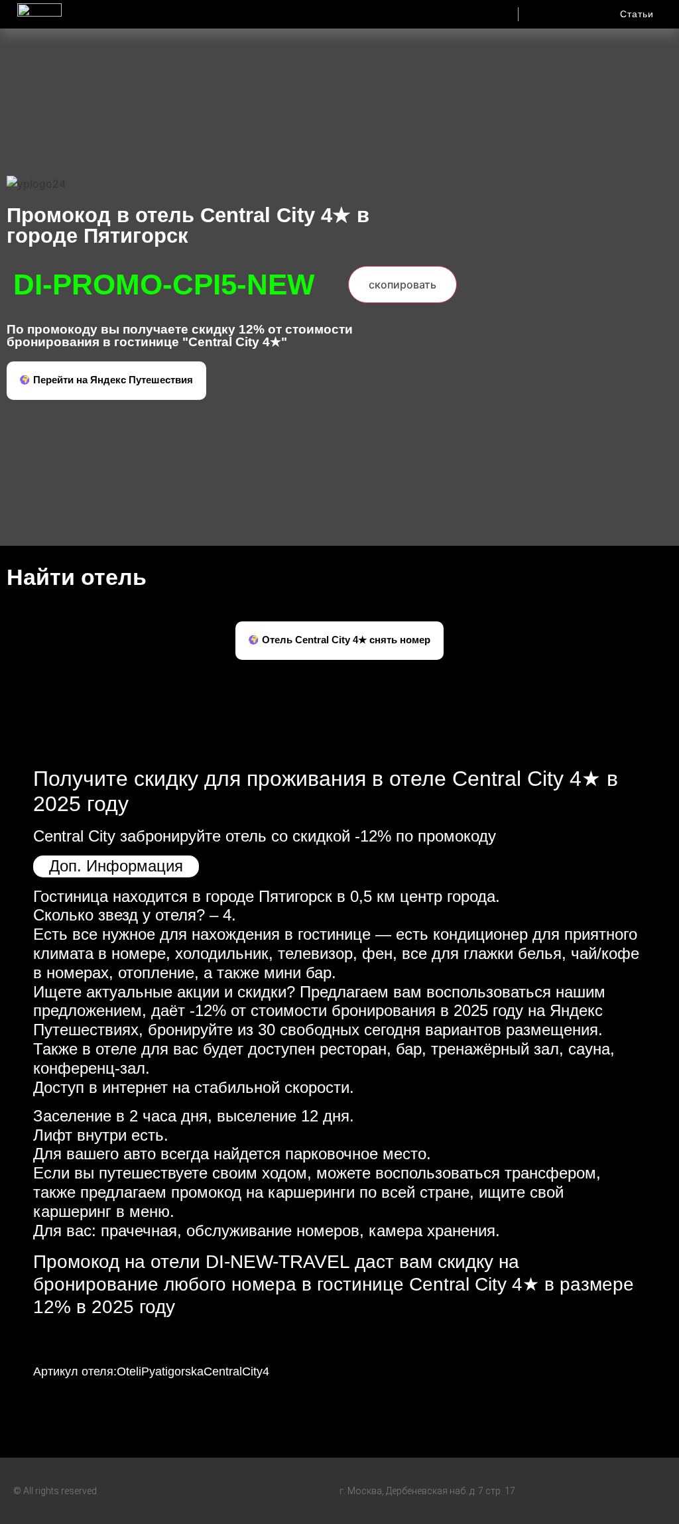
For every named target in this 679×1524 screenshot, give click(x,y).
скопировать (402, 284)
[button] (428, 11)
